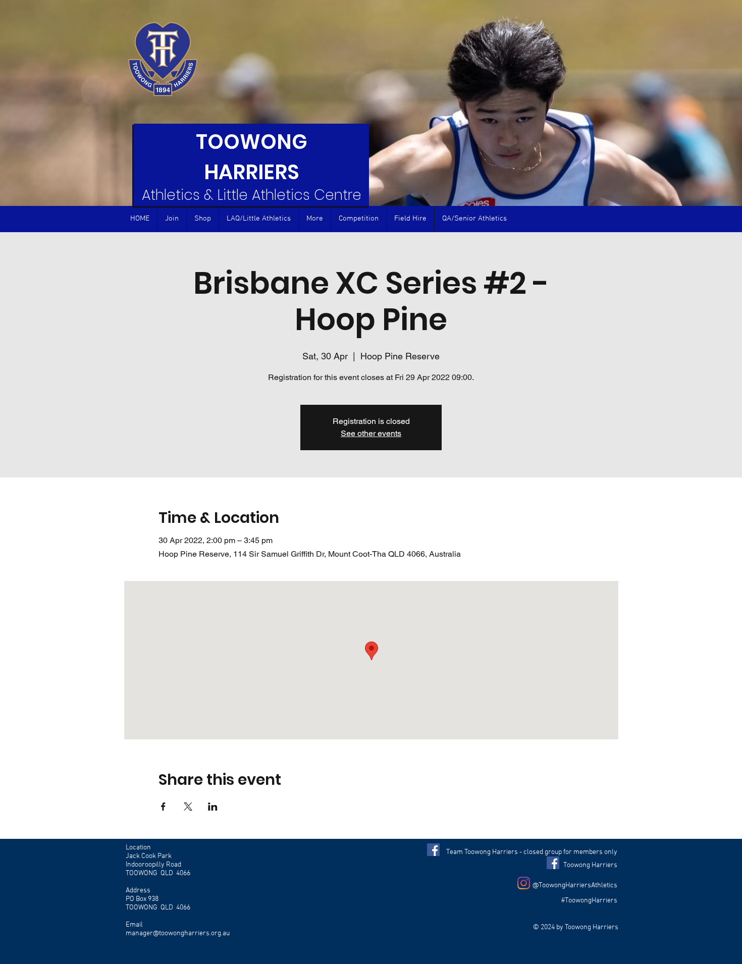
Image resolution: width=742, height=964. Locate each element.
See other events (371, 433)
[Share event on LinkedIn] (213, 806)
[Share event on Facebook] (163, 806)
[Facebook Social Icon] (433, 849)
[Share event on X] (188, 806)
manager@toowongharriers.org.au (178, 933)
